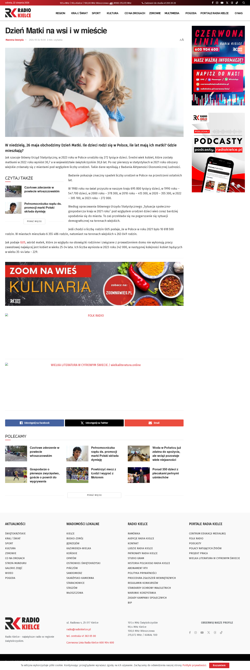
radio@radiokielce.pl (78, 629)
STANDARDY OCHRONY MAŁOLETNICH (149, 587)
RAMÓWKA (134, 533)
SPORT (96, 13)
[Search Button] (243, 2)
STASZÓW (71, 587)
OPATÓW (71, 558)
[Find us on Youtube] (222, 3)
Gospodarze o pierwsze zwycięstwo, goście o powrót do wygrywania (44, 475)
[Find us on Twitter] (227, 3)
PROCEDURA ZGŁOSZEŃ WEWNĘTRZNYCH (152, 578)
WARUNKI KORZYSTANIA (142, 592)
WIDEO (9, 573)
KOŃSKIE (71, 553)
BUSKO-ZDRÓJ (74, 538)
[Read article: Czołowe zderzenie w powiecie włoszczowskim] (13, 191)
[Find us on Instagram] (217, 3)
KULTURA (112, 13)
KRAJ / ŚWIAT (79, 13)
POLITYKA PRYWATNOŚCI (142, 573)
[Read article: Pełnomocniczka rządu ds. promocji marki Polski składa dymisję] (13, 208)
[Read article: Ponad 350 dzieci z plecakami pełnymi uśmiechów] (139, 475)
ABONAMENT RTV (138, 568)
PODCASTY (195, 543)
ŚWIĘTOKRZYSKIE (15, 533)
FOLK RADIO (196, 538)
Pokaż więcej (34, 221)
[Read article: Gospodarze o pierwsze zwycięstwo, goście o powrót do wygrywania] (16, 475)
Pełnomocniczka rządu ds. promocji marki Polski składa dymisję (42, 207)
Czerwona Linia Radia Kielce (82, 642)
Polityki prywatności (194, 665)
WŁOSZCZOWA (74, 592)
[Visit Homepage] (19, 13)
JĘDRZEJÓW (72, 543)
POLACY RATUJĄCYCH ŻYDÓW (205, 548)
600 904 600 (106, 642)
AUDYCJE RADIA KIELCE (141, 538)
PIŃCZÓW (72, 568)
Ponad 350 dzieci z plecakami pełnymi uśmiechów (165, 473)
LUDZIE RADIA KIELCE (140, 548)
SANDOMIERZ (74, 573)
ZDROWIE (155, 13)
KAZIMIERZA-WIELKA (78, 548)
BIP (130, 602)
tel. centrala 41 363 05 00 (81, 636)
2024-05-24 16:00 (37, 40)
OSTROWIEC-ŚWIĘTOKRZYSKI (83, 563)
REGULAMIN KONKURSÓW (143, 583)
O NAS (239, 13)
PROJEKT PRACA (198, 553)
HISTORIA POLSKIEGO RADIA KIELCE (149, 563)
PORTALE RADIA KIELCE (215, 13)
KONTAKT (133, 543)
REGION (60, 13)
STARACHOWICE (75, 583)
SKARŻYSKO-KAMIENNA (80, 578)
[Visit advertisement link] (218, 65)
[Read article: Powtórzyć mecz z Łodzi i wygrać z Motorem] (77, 475)
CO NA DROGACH (135, 13)
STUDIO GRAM (136, 558)
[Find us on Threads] (232, 3)
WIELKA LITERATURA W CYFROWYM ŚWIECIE (214, 558)
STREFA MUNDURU (15, 563)
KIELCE (70, 533)
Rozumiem (219, 665)
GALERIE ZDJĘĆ (13, 568)
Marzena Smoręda (15, 40)
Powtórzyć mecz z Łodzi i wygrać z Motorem (103, 473)
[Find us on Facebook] (212, 3)
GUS (22, 242)
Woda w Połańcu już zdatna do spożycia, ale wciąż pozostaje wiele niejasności (166, 453)
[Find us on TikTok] (237, 3)
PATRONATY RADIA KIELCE (143, 553)
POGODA (191, 13)
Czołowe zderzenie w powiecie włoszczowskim (41, 189)
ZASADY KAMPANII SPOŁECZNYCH (147, 597)
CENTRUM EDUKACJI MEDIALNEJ (207, 533)
